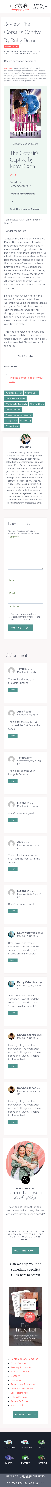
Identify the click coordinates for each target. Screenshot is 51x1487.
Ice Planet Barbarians (15, 398)
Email (13, 593)
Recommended (13, 409)
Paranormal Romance (23, 1384)
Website (14, 606)
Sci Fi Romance (19, 1392)
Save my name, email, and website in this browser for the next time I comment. (25, 617)
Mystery (15, 1376)
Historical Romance (21, 1371)
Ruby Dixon (11, 420)
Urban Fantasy (19, 1397)
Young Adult (17, 1405)
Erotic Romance (19, 1363)
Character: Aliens (13, 393)
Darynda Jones (26, 1034)
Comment (14, 536)
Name (13, 580)
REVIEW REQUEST (33, 1482)
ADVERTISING (20, 1484)
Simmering (25, 420)
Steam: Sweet (12, 426)
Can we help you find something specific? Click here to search (25, 1269)
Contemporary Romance (24, 1359)
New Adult (16, 1380)
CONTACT (33, 1484)
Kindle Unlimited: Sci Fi (16, 404)
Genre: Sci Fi (31, 393)
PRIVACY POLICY (15, 1482)
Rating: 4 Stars (37, 404)
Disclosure (8, 68)
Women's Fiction (20, 1401)
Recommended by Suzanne (18, 415)
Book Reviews (12, 47)
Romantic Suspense (22, 1388)
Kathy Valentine (27, 982)
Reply (12, 689)
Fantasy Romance (21, 1367)
